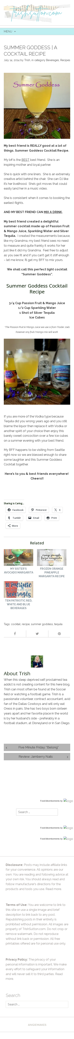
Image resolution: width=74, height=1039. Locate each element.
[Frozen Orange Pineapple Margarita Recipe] (51, 558)
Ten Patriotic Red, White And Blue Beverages (18, 604)
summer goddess (42, 624)
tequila (58, 624)
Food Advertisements (50, 801)
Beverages (52, 60)
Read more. (54, 889)
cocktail (15, 624)
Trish (27, 60)
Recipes (65, 60)
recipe (26, 624)
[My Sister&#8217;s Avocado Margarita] (18, 558)
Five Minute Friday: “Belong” (38, 747)
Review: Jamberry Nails (36, 756)
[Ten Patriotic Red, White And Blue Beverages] (18, 590)
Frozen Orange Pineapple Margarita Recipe (52, 572)
